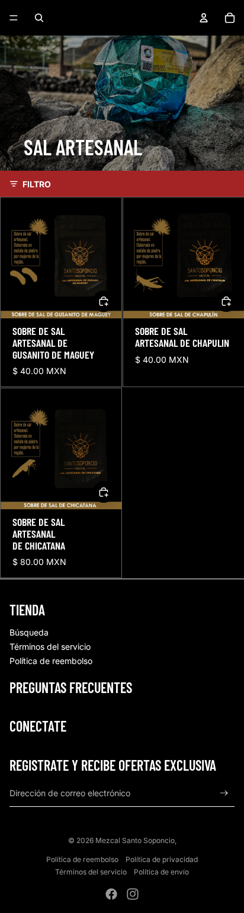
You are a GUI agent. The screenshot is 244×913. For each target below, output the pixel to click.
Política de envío (161, 871)
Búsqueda (29, 632)
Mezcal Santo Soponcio (135, 840)
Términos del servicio (50, 646)
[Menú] (13, 17)
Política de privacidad (162, 859)
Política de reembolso (50, 661)
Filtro (37, 184)
